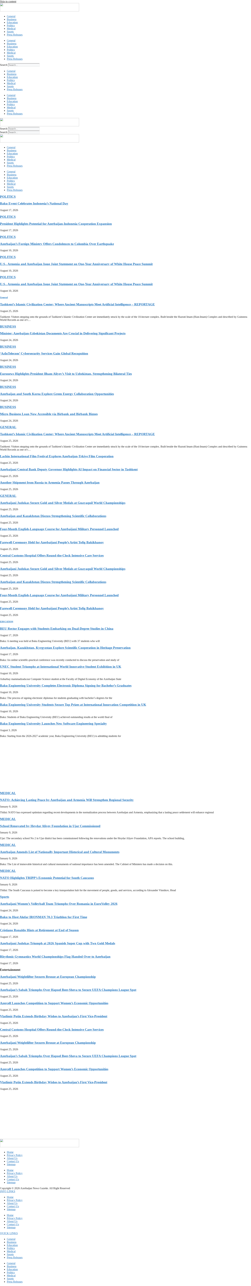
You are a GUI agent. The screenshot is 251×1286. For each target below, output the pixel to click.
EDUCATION (6, 621)
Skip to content (8, 1)
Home (10, 1152)
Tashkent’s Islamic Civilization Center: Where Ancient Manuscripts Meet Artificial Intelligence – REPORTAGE (77, 304)
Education (12, 22)
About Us (12, 1158)
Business (11, 19)
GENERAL (8, 427)
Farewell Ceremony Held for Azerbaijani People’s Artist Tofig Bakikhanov (52, 542)
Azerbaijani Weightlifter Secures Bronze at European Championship (48, 976)
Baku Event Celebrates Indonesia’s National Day (34, 203)
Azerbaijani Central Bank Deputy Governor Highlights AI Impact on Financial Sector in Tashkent (69, 469)
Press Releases (15, 34)
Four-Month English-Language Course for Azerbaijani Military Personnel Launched (59, 529)
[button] (7, 1191)
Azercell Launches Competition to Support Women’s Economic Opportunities (54, 1003)
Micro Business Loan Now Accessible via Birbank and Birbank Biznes (49, 414)
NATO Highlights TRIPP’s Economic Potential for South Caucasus (47, 878)
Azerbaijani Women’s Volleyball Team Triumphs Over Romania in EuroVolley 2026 (58, 904)
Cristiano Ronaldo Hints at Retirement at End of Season (39, 930)
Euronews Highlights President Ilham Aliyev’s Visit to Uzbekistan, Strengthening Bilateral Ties (66, 374)
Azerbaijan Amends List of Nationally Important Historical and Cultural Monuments (59, 852)
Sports (10, 31)
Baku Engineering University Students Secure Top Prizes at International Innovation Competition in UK (73, 704)
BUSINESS (8, 326)
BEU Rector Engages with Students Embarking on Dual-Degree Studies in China (56, 628)
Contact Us (13, 1161)
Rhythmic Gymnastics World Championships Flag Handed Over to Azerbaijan (55, 956)
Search (3, 64)
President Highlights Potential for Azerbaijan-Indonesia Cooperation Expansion (56, 224)
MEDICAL (8, 793)
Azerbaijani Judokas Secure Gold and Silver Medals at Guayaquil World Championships (62, 503)
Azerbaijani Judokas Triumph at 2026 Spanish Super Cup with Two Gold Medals (57, 943)
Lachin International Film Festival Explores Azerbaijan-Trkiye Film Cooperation (57, 456)
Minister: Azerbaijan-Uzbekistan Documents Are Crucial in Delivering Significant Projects (63, 333)
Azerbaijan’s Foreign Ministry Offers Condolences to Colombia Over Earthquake (57, 244)
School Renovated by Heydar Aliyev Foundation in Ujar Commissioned (50, 826)
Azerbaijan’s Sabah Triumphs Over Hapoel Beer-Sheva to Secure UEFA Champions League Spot (68, 990)
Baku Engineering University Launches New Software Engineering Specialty (53, 723)
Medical (11, 28)
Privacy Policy (15, 1155)
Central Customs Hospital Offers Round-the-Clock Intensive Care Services (52, 555)
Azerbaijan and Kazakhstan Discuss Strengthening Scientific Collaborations (53, 516)
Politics (11, 25)
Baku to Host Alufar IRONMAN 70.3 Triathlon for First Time (43, 917)
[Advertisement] (102, 764)
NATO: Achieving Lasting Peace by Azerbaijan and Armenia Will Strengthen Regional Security (67, 800)
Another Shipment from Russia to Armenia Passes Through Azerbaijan (50, 482)
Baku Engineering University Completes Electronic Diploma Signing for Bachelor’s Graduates (65, 685)
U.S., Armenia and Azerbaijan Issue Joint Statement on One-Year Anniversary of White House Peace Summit (76, 264)
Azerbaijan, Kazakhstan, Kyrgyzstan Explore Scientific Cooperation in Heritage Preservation (65, 647)
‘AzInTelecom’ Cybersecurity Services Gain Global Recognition (44, 353)
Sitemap (11, 1164)
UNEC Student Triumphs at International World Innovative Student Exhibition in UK (60, 666)
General (11, 16)
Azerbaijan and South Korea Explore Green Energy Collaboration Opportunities (57, 394)
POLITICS (8, 196)
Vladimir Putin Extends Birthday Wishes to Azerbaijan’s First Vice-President (53, 1016)
